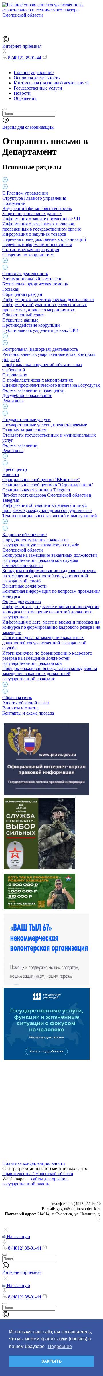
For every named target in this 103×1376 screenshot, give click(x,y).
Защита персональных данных (32, 213)
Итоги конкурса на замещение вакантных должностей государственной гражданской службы (44, 642)
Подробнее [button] (60, 1346)
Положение (13, 203)
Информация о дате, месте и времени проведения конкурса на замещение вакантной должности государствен (50, 611)
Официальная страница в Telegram (36, 489)
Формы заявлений (20, 445)
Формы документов (21, 601)
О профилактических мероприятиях (37, 380)
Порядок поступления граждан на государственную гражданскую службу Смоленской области (40, 544)
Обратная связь (17, 697)
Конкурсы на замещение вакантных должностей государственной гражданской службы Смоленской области (49, 560)
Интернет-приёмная (21, 46)
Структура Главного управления (34, 198)
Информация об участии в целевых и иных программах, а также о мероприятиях (44, 307)
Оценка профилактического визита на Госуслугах (51, 385)
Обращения (25, 98)
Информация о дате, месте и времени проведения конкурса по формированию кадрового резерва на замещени (51, 627)
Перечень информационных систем (37, 244)
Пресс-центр (14, 469)
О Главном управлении (25, 193)
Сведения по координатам (28, 254)
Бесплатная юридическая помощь (35, 283)
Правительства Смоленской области (37, 1173)
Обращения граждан (22, 294)
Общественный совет (23, 314)
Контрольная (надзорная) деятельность (51, 82)
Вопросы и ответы (20, 707)
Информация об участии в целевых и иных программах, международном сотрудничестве (47, 508)
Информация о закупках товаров (34, 234)
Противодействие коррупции (31, 325)
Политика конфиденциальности (33, 1163)
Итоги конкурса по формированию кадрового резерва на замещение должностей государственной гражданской (47, 658)
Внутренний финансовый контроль (37, 208)
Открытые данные (20, 320)
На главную (18, 1236)
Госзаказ (10, 289)
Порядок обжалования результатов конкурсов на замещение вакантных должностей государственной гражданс (49, 673)
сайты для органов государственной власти (35, 1181)
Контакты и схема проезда (28, 713)
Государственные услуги (38, 88)
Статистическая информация (30, 249)
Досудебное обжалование (27, 395)
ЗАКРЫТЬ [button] (51, 1361)
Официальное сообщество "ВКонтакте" (41, 479)
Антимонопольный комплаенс (32, 278)
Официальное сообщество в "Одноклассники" (47, 484)
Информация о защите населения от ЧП (41, 218)
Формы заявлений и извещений (33, 390)
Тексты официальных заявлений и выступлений (49, 515)
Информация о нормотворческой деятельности (48, 299)
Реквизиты (12, 400)
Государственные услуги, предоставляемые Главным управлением (44, 427)
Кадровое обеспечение (24, 534)
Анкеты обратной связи (25, 702)
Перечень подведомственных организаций (44, 239)
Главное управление (34, 72)
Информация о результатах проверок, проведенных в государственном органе (41, 226)
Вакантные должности (24, 586)
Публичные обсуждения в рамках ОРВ (40, 330)
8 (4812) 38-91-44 (24, 57)
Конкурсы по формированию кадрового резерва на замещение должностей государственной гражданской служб (49, 575)
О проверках (14, 374)
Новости (22, 93)
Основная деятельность (37, 77)
